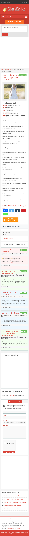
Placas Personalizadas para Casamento (13, 508)
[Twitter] (26, 2)
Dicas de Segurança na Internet (13, 528)
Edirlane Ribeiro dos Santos (9, 337)
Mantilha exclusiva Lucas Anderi (11, 495)
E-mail (4, 415)
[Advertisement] (14, 52)
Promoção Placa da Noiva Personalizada (13, 499)
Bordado (10, 205)
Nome (4, 410)
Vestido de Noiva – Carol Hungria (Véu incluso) (10, 77)
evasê (13, 206)
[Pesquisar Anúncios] (5, 34)
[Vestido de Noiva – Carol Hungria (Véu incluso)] (14, 99)
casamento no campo (17, 205)
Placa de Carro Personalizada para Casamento (15, 502)
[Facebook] (24, 2)
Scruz (3, 296)
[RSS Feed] (22, 2)
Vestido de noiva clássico (10, 313)
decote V (9, 206)
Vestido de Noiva (8, 69)
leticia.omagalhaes (6, 315)
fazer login (11, 395)
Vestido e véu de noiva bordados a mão (9, 272)
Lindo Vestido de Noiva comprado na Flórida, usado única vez (10, 333)
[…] (12, 262)
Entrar (8, 2)
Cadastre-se (3, 2)
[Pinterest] (23, 210)
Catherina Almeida (6, 253)
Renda (16, 206)
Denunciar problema (8, 238)
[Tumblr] (17, 210)
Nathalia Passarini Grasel (8, 275)
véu (6, 208)
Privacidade (16, 533)
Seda (19, 206)
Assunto (5, 420)
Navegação (6, 17)
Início (2, 69)
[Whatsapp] (5, 214)
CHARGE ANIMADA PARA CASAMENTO (13, 505)
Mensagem (5, 425)
